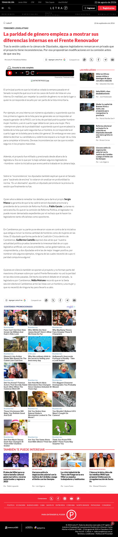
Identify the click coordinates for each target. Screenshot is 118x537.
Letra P (9, 23)
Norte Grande (83, 505)
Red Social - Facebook (58, 498)
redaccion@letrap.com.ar (103, 531)
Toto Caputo (49, 2)
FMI (39, 2)
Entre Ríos (60, 505)
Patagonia (95, 505)
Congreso (106, 505)
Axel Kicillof (62, 2)
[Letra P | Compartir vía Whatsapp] (84, 60)
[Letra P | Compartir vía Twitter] (91, 60)
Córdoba (70, 505)
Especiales (30, 14)
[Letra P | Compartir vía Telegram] (105, 60)
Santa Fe (50, 505)
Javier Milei (22, 2)
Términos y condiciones (86, 534)
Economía (20, 505)
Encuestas (83, 14)
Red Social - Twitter (51, 498)
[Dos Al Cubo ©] (11, 528)
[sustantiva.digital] (39, 528)
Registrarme (108, 8)
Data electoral (52, 14)
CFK (32, 2)
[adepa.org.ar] (29, 527)
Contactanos (42, 498)
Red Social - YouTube (71, 498)
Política (10, 505)
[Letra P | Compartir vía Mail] (112, 60)
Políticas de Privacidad (104, 534)
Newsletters (107, 14)
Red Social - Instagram (65, 498)
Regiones (8, 14)
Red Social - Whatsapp (78, 498)
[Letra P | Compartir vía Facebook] (98, 60)
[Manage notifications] (112, 523)
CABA (42, 505)
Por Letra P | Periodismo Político (16, 60)
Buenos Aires (32, 505)
